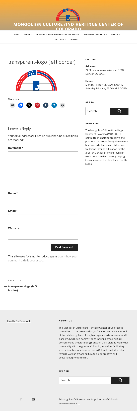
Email (13, 210)
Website (14, 228)
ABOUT (27, 35)
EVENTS (114, 35)
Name (13, 193)
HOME (17, 35)
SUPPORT (59, 39)
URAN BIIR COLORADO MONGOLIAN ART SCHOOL (58, 35)
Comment (15, 148)
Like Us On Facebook (19, 321)
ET (79, 403)
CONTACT (74, 39)
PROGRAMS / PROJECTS (94, 35)
